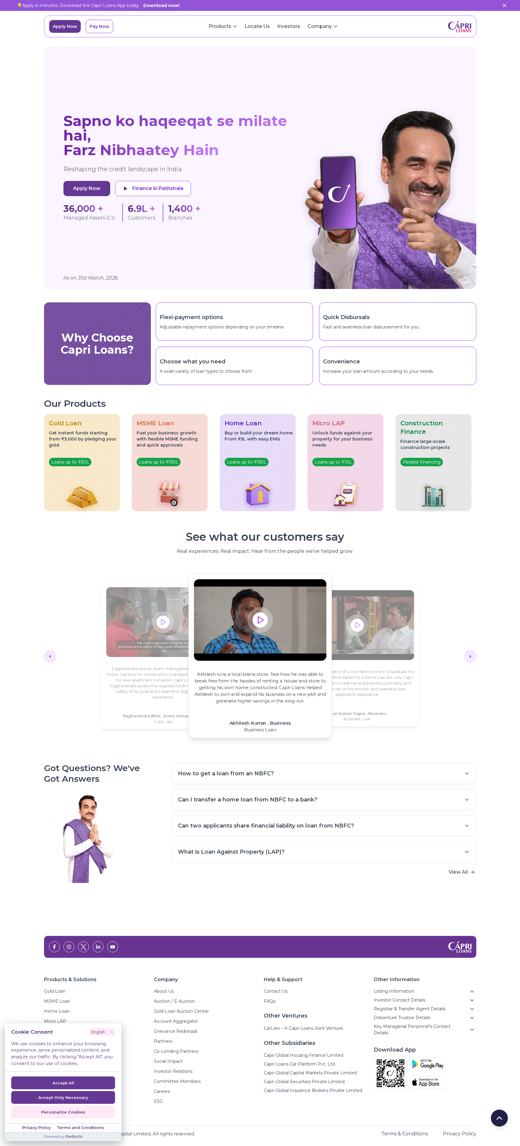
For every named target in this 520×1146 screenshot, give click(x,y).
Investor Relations (173, 1071)
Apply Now (65, 26)
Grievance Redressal (175, 1031)
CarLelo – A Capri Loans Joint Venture (303, 1028)
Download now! (161, 5)
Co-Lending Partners (176, 1051)
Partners (163, 1041)
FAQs (269, 1001)
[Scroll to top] (499, 1118)
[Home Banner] (385, 167)
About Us (164, 991)
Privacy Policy (459, 1134)
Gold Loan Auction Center (181, 1011)
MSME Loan (57, 1001)
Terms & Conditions (404, 1134)
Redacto (74, 1136)
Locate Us (257, 26)
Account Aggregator (176, 1021)
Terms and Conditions (80, 1127)
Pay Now (99, 26)
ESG (158, 1101)
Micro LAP (55, 1021)
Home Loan (57, 1011)
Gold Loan (55, 991)
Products (220, 26)
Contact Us (275, 991)
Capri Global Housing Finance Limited (303, 1055)
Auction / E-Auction (174, 1001)
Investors (288, 26)
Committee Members (177, 1081)
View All (458, 872)
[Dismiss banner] (504, 5)
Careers (162, 1091)
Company (320, 26)
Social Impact (168, 1061)
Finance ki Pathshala (157, 188)
